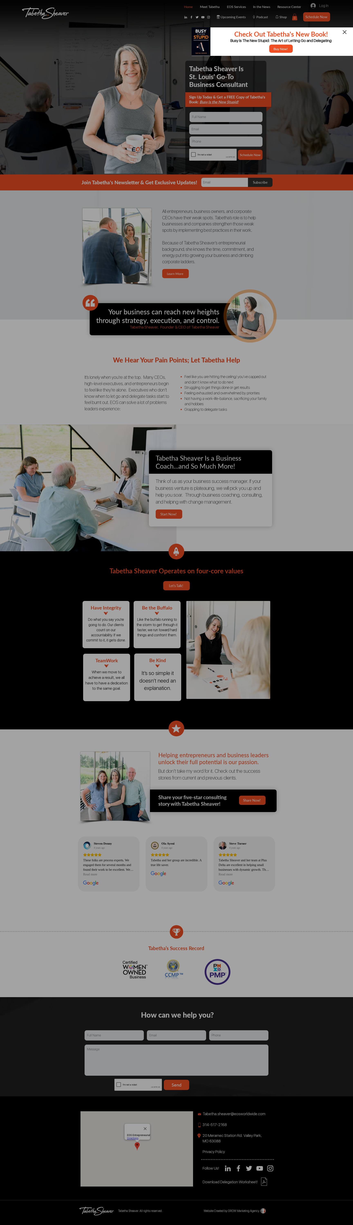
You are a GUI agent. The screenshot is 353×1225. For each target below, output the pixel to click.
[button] (344, 32)
